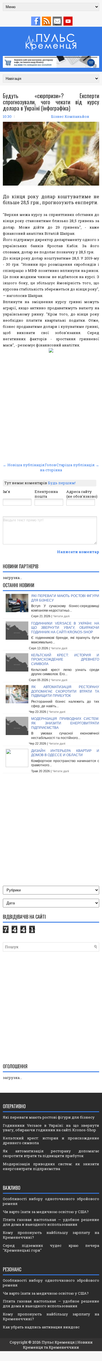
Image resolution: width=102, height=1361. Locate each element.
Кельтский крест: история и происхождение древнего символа (65, 659)
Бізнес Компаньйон (70, 116)
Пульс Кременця (58, 1342)
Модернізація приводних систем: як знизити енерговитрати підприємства (65, 723)
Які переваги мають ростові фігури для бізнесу (49, 1117)
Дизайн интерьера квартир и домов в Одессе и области (65, 753)
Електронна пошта (46, 494)
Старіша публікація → (77, 464)
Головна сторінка (51, 467)
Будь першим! (62, 482)
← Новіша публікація (23, 464)
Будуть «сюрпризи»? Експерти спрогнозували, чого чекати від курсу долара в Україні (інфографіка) (51, 102)
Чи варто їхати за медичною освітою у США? (46, 1211)
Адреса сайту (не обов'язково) (81, 494)
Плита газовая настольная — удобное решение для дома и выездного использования (51, 1222)
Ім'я (6, 491)
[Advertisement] (51, 407)
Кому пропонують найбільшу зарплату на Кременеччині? (51, 1235)
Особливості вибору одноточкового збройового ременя (51, 1201)
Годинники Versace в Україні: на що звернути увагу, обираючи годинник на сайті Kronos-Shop (65, 627)
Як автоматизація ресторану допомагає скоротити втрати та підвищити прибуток (65, 691)
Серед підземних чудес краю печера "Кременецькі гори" (51, 1248)
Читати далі (61, 616)
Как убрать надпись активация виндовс (41, 1327)
